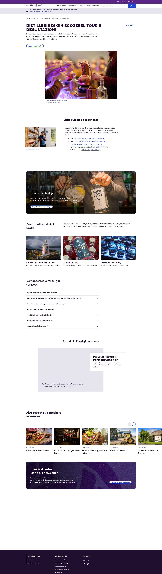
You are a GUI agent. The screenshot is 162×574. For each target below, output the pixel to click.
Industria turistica (59, 566)
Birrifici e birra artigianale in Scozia (67, 451)
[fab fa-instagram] (88, 564)
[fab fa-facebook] (84, 564)
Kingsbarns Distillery (93, 144)
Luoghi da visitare (61, 5)
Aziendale (57, 572)
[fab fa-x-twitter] (88, 560)
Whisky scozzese (117, 450)
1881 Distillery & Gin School (90, 150)
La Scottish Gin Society (111, 262)
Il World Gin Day (70, 262)
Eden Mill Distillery (79, 144)
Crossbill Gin (80, 141)
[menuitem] (61, 6)
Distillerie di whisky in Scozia (148, 451)
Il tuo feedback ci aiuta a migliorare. (40, 11)
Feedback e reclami (32, 563)
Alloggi (82, 5)
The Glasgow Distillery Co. (94, 141)
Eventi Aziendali (59, 560)
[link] (132, 6)
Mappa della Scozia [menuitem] (108, 6)
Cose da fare (72, 5)
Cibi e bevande (45, 18)
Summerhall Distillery (96, 138)
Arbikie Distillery (101, 147)
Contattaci (30, 560)
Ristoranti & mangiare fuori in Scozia (94, 451)
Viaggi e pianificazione (93, 5)
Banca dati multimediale (61, 569)
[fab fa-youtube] (84, 560)
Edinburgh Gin (82, 138)
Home (28, 18)
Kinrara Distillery (88, 147)
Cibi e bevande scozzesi (37, 450)
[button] (134, 10)
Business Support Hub (61, 563)
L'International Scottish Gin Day (40, 262)
